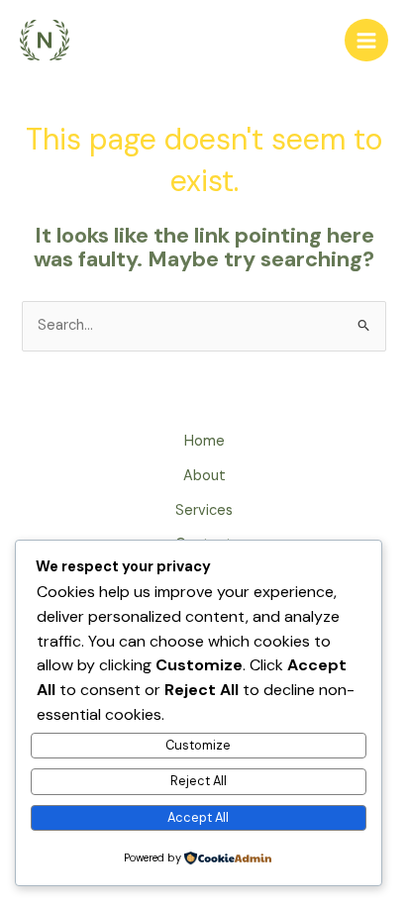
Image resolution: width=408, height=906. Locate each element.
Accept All (198, 817)
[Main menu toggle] (366, 40)
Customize (198, 745)
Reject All (198, 780)
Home (204, 441)
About (204, 475)
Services (204, 510)
